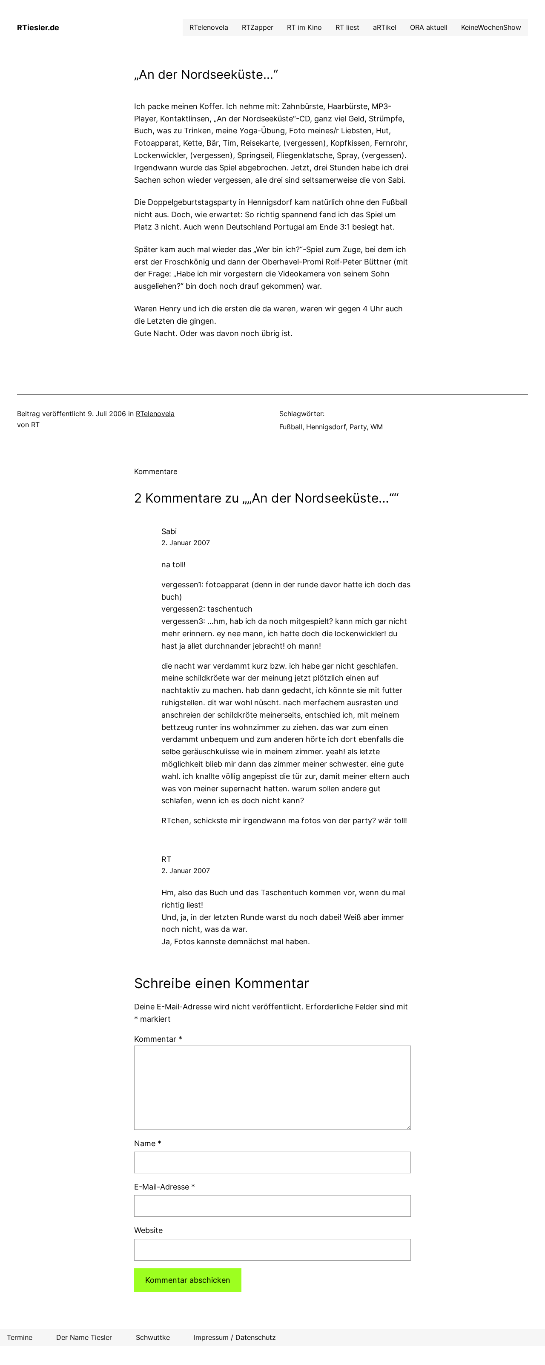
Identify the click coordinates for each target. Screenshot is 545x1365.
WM (376, 426)
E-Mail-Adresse (164, 1186)
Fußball (290, 426)
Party (358, 426)
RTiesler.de (38, 27)
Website (148, 1230)
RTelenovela (155, 413)
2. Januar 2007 (185, 542)
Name (147, 1143)
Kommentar (158, 1039)
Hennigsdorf (326, 426)
